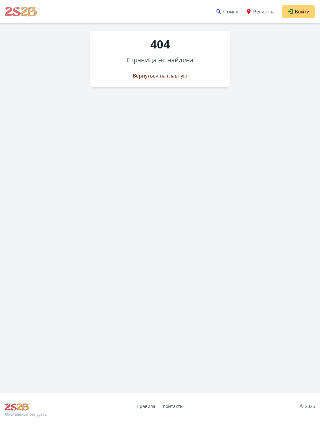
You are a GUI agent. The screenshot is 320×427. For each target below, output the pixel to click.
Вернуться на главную (160, 75)
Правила (146, 406)
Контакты (173, 406)
